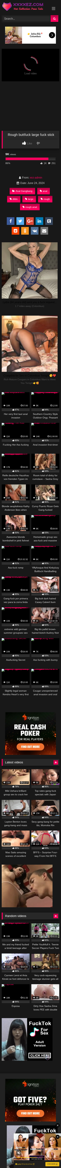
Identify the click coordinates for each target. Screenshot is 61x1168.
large (30, 199)
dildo (15, 199)
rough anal (31, 207)
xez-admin (36, 177)
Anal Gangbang (24, 191)
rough (47, 199)
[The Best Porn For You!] (25, 7)
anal (45, 191)
